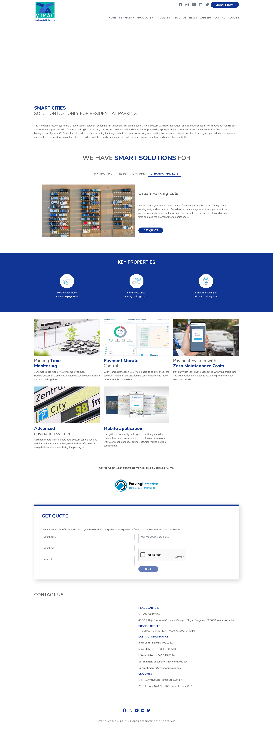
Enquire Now (225, 4)
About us (180, 17)
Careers (206, 17)
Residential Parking (132, 174)
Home (113, 17)
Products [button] (144, 17)
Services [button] (125, 17)
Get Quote (151, 230)
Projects (163, 17)
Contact (220, 17)
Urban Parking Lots (165, 174)
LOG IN (234, 17)
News (193, 17)
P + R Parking (103, 174)
